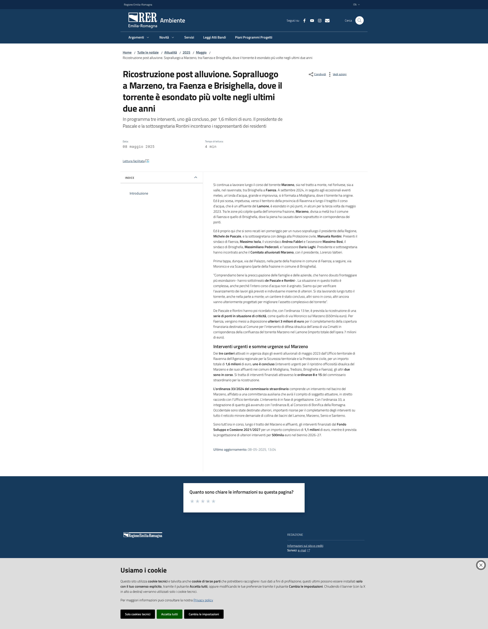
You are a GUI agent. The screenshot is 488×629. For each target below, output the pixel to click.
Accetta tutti (169, 614)
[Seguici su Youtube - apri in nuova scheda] (310, 20)
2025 (186, 52)
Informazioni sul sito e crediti (305, 545)
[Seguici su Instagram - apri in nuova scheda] (318, 20)
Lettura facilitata (134, 161)
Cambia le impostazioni (204, 614)
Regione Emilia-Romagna (138, 4)
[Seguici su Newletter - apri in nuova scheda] (326, 20)
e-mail (302, 550)
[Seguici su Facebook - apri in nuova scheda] (303, 20)
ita (354, 4)
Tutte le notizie (148, 52)
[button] (359, 20)
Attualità (170, 52)
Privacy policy (203, 600)
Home (127, 52)
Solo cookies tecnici (137, 614)
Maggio (201, 52)
